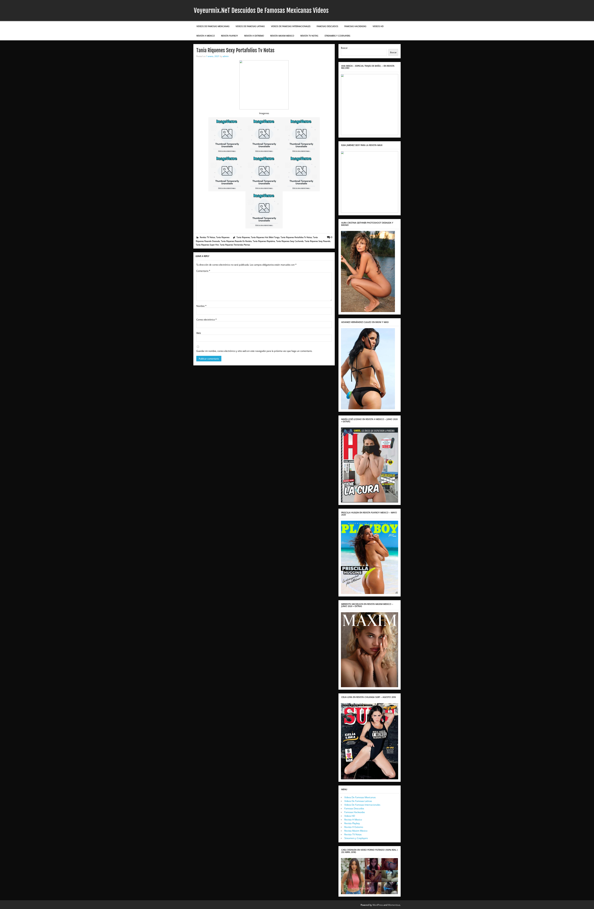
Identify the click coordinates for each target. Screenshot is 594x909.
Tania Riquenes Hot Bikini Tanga (265, 237)
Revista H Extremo (254, 35)
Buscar (344, 47)
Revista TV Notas (309, 35)
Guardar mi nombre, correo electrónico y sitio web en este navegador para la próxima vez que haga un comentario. (254, 351)
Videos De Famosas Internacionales (290, 26)
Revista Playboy (229, 35)
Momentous (394, 904)
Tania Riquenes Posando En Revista (236, 241)
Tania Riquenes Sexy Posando (317, 241)
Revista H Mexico (205, 35)
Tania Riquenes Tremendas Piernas (235, 244)
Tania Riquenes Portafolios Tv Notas (296, 237)
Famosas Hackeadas (355, 26)
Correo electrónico (206, 319)
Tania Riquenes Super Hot (207, 244)
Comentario (203, 271)
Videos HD (378, 26)
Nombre (201, 306)
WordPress (377, 904)
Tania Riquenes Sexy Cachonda (289, 241)
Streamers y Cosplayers (337, 35)
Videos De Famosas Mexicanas (212, 26)
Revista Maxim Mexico (282, 35)
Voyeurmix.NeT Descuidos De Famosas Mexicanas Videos (261, 10)
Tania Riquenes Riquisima (264, 241)
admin (226, 56)
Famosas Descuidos (327, 26)
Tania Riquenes (222, 237)
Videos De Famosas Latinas (250, 26)
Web (198, 333)
